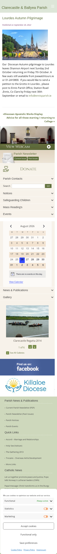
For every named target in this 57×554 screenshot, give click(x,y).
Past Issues (33, 158)
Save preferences (28, 542)
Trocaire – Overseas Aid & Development (23, 458)
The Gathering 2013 (14, 452)
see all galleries (17, 353)
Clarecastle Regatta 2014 (27, 340)
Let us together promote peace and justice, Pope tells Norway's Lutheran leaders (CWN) (26, 479)
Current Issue (20, 158)
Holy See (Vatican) (14, 446)
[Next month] (44, 226)
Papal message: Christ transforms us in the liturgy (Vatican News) (27, 487)
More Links (11, 464)
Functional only (29, 534)
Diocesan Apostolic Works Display (23, 113)
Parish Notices (12, 420)
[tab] (27, 178)
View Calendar (16, 281)
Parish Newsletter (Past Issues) (20, 414)
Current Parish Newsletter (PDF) (20, 408)
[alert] (27, 274)
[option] (27, 324)
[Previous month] (11, 226)
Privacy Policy (29, 550)
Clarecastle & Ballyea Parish (24, 7)
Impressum (41, 550)
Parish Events (12, 426)
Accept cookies (28, 526)
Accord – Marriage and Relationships (22, 439)
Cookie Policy (16, 550)
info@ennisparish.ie (40, 95)
